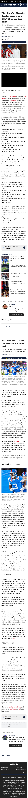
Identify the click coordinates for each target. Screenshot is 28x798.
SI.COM (3, 1)
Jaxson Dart (12, 100)
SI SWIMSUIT (12, 1)
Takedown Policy (5, 769)
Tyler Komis (4, 354)
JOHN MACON (12, 304)
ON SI (7, 1)
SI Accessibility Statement (7, 772)
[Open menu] (2, 5)
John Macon (4, 36)
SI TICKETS (19, 1)
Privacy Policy (4, 767)
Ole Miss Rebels (11, 96)
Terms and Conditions (21, 769)
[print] (11, 320)
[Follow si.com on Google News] (24, 247)
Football (8, 327)
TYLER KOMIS (12, 735)
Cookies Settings (20, 772)
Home (2, 327)
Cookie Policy (19, 767)
